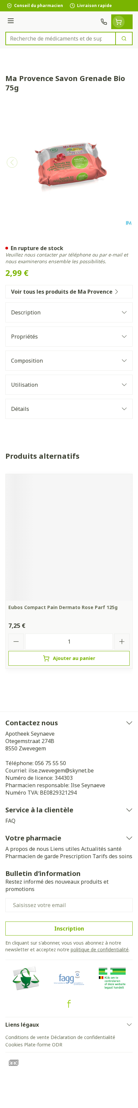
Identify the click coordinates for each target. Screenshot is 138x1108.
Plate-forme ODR (43, 1044)
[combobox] (60, 38)
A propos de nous (27, 849)
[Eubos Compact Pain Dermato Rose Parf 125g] (69, 537)
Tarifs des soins (112, 856)
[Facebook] (69, 1004)
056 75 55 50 (50, 763)
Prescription (75, 856)
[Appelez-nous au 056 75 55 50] (103, 21)
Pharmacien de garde (32, 856)
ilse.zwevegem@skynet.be (61, 770)
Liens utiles (65, 849)
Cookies (14, 1044)
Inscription (69, 928)
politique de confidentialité (100, 949)
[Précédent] (12, 162)
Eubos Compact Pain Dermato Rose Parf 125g (63, 607)
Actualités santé (101, 849)
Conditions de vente (27, 1037)
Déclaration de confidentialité (83, 1037)
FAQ (10, 820)
